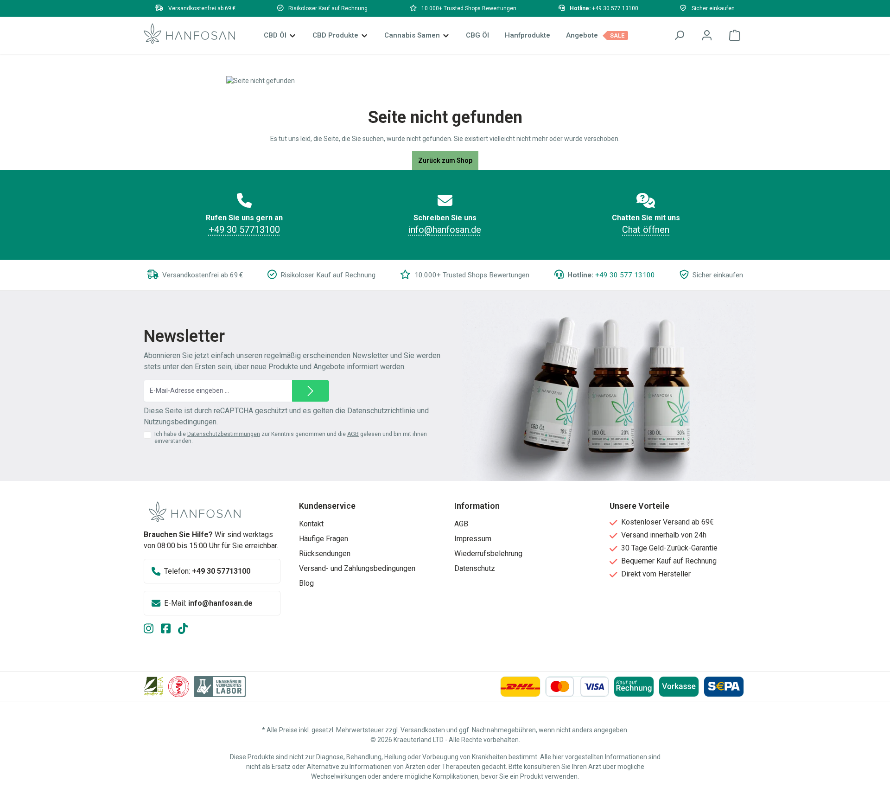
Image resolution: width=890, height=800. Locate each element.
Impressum (472, 538)
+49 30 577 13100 (615, 8)
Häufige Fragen (323, 538)
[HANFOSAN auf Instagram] (152, 629)
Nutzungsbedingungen (180, 421)
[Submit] (310, 391)
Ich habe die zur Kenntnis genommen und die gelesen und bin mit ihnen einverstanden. (290, 437)
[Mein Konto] (706, 35)
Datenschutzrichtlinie (381, 410)
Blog (306, 583)
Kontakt (311, 523)
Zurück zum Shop (445, 160)
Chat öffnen (645, 229)
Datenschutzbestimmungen (223, 434)
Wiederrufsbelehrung (488, 553)
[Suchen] (679, 35)
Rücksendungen (324, 553)
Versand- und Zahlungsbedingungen (357, 568)
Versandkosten (422, 730)
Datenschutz (474, 568)
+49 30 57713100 (244, 229)
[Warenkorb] (734, 35)
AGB (353, 434)
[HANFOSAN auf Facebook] (169, 629)
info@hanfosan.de (444, 229)
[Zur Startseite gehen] (189, 33)
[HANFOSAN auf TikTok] (186, 629)
